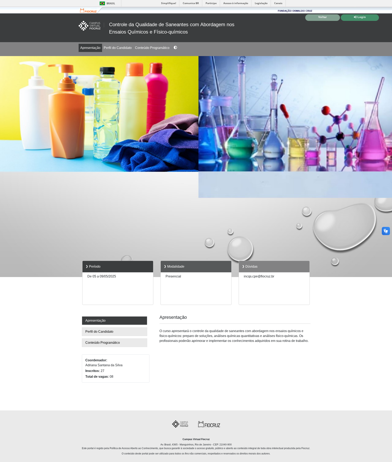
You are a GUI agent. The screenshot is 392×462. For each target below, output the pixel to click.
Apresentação (90, 48)
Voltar (322, 17)
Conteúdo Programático (152, 48)
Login (361, 17)
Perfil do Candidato (118, 48)
